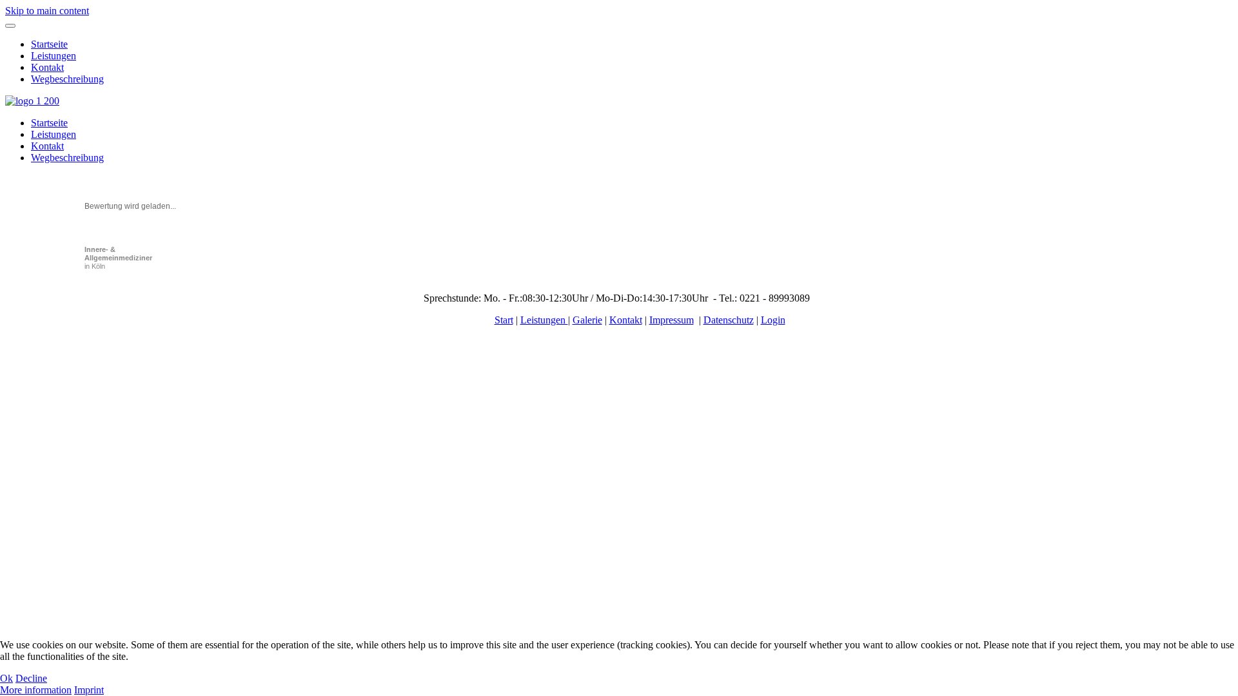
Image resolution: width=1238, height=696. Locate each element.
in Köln (118, 258)
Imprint (89, 689)
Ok (6, 678)
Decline (31, 678)
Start (504, 319)
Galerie (587, 319)
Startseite (49, 44)
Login (773, 319)
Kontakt (47, 67)
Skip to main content (47, 10)
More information (36, 689)
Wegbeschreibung (67, 78)
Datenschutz (728, 319)
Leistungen (53, 55)
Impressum (671, 319)
